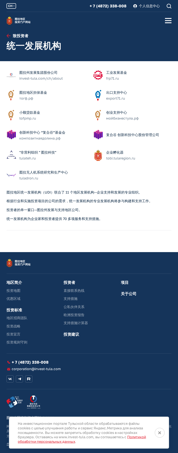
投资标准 (14, 310)
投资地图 (13, 290)
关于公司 (129, 293)
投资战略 (13, 326)
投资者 (69, 282)
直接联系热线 (74, 290)
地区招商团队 (17, 318)
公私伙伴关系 (74, 307)
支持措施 (70, 298)
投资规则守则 (17, 342)
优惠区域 (13, 298)
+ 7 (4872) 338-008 (108, 6)
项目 (125, 282)
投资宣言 (13, 334)
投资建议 (71, 334)
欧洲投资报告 (74, 315)
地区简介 (14, 282)
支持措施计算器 (76, 323)
